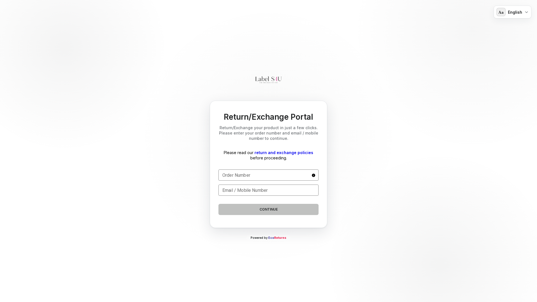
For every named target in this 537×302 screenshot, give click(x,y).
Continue (269, 209)
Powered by (268, 237)
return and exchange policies (284, 152)
